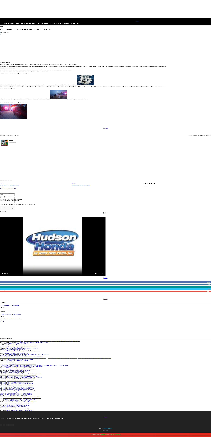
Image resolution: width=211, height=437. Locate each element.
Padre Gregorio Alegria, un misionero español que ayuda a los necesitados (24, 396)
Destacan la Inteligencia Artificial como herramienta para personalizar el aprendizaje (24, 377)
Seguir (209, 284)
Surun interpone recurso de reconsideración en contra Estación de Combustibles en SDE (24, 356)
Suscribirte (208, 291)
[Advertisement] (33, 163)
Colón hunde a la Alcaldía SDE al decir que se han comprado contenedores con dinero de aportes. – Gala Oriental (23, 358)
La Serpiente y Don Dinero (8, 361)
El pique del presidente (11, 407)
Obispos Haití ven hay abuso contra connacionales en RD (16, 353)
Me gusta (208, 282)
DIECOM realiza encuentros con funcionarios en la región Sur (81, 185)
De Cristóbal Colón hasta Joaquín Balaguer (15, 372)
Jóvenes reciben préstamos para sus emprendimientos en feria (20, 389)
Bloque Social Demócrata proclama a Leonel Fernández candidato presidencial (21, 348)
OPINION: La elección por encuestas (13, 363)
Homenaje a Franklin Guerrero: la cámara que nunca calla (13, 349)
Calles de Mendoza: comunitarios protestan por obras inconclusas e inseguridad (31, 342)
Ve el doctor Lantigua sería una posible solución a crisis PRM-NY (20, 410)
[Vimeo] (5, 18)
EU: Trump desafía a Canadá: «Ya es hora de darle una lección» (11, 314)
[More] (117, 58)
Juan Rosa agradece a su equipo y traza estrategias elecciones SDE (22, 364)
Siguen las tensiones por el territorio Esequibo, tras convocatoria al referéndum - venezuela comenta (21, 365)
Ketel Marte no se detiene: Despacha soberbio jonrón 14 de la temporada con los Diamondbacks (60, 341)
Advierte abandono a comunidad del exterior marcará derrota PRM (20, 388)
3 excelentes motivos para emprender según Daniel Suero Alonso (20, 380)
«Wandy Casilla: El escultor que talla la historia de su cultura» (19, 393)
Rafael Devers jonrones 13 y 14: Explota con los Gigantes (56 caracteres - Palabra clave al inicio (19, 341)
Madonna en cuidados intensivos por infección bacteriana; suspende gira (22, 384)
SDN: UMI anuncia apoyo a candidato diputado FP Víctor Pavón (20, 383)
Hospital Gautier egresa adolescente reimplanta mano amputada (20, 387)
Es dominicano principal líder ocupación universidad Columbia (20, 359)
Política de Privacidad (117, 434)
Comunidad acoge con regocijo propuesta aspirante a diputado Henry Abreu (22, 376)
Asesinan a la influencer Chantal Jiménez (18, 395)
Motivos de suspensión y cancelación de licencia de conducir (17, 370)
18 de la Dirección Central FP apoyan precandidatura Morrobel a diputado (21, 401)
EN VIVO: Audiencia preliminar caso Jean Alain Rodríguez (18, 382)
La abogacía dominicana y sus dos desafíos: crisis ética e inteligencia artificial (21, 346)
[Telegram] (113, 58)
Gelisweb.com (112, 434)
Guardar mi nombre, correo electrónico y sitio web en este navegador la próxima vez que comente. (18, 204)
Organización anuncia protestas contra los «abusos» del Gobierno (22, 369)
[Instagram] (2, 18)
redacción (4, 32)
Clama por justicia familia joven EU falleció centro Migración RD (199, 135)
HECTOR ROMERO (3, 355)
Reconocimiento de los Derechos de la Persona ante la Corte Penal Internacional (23, 352)
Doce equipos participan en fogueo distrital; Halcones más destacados (21, 390)
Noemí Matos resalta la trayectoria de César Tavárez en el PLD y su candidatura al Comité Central (29, 354)
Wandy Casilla (3, 393)
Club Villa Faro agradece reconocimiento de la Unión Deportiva (20, 386)
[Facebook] (0, 18)
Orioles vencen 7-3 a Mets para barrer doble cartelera (9, 135)
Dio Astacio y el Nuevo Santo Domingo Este (18, 355)
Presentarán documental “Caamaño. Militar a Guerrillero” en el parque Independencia (24, 373)
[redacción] (0, 32)
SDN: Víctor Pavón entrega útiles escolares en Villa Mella (8, 188)
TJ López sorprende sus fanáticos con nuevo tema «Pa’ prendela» (19, 403)
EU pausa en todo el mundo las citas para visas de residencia (10, 305)
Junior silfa (2, 347)
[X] (3, 18)
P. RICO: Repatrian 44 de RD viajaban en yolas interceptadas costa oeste (21, 375)
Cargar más (2, 321)
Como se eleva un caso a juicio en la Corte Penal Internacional (19, 400)
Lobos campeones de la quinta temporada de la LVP (17, 360)
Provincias (1, 26)
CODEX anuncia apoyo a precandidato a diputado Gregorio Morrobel (20, 367)
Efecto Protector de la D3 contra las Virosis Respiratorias (15, 404)
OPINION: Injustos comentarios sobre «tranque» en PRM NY (16, 409)
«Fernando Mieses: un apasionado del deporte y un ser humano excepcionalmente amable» (22, 398)
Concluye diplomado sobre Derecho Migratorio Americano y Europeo (21, 378)
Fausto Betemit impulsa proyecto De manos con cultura (17, 343)
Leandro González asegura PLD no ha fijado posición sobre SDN (20, 381)
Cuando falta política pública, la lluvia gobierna (15, 347)
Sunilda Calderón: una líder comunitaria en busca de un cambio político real (19, 399)
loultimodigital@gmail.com (107, 428)
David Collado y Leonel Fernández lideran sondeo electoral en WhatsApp (19, 350)
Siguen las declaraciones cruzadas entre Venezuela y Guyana (55, 365)
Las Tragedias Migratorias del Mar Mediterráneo (17, 371)
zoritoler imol (3, 371)
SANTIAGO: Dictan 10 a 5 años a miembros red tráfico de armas (9, 185)
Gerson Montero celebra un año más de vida (17, 344)
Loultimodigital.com (104, 434)
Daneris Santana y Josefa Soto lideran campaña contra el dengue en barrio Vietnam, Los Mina (23, 366)
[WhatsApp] (109, 58)
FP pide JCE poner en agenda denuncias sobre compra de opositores (21, 392)
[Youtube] (6, 18)
